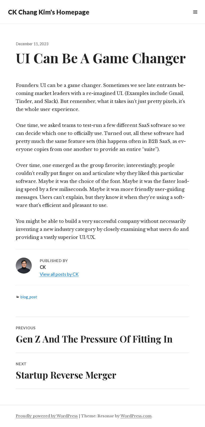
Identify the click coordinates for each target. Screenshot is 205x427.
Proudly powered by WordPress (47, 416)
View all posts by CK (59, 274)
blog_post (28, 297)
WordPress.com (136, 416)
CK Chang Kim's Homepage (48, 12)
